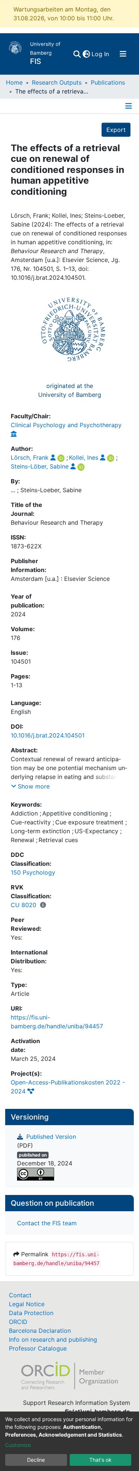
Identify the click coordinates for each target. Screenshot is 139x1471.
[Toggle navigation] (123, 54)
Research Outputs (57, 82)
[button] (86, 54)
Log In (101, 54)
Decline (36, 1460)
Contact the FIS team (47, 1223)
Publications (108, 82)
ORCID (18, 1321)
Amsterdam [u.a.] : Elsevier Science (60, 578)
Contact (20, 1295)
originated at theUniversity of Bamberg (69, 390)
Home (14, 82)
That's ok (100, 1460)
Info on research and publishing (53, 1339)
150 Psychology (33, 872)
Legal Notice (26, 1304)
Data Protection (31, 1313)
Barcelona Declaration (40, 1330)
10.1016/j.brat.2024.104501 (48, 735)
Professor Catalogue (38, 1348)
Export (116, 129)
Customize (18, 1445)
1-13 (16, 685)
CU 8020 (23, 905)
